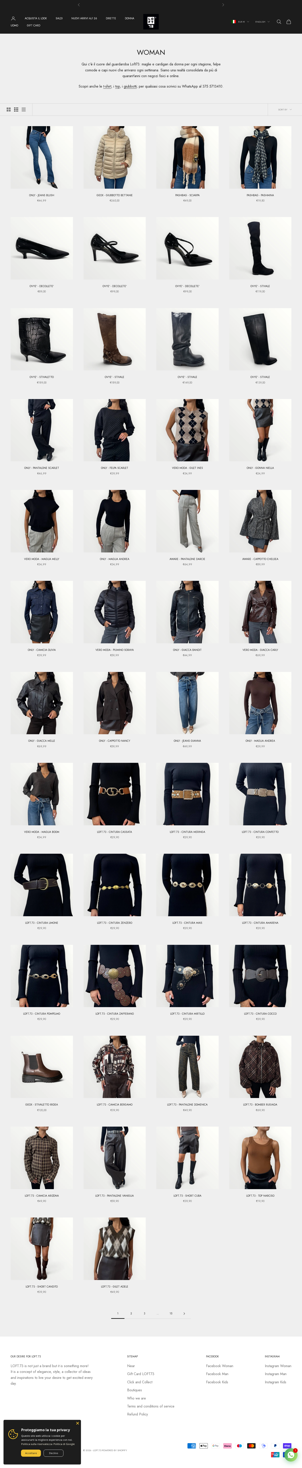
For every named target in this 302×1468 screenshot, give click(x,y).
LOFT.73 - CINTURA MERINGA (187, 832)
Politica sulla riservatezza (36, 1444)
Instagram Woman (278, 1365)
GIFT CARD (33, 25)
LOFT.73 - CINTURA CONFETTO (260, 832)
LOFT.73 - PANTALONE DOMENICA (187, 1105)
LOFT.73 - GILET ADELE (114, 1287)
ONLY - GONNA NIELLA (260, 468)
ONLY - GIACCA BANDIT (187, 650)
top (117, 86)
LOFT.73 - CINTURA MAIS (187, 923)
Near (131, 1365)
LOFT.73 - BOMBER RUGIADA (260, 1105)
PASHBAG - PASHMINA (260, 195)
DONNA (129, 18)
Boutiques (134, 1390)
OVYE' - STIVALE (260, 286)
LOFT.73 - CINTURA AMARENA (260, 923)
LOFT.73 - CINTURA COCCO (260, 1014)
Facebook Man (217, 1373)
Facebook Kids (217, 1382)
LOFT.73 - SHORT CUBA (187, 1196)
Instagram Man (276, 1373)
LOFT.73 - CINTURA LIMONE (41, 923)
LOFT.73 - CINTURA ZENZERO (114, 923)
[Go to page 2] (184, 1314)
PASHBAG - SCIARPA (187, 195)
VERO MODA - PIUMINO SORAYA (115, 650)
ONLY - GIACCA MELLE (41, 741)
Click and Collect (139, 1382)
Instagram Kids (275, 1382)
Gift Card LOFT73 (140, 1373)
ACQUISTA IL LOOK (36, 18)
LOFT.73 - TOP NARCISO (260, 1196)
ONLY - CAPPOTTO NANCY (114, 741)
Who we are (136, 1398)
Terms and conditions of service (150, 1406)
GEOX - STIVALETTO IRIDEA (41, 1105)
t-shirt (107, 86)
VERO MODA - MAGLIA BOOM (41, 832)
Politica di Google (64, 1444)
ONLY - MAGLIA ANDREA (114, 559)
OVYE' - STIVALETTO (42, 377)
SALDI (59, 18)
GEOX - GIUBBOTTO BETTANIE (115, 195)
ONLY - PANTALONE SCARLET (41, 468)
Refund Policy (137, 1414)
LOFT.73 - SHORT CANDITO (42, 1287)
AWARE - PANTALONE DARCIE (187, 559)
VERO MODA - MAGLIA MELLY (41, 559)
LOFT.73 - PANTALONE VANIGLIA (114, 1196)
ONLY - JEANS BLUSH (41, 195)
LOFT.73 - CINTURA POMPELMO (41, 1014)
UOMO (14, 25)
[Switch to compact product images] (24, 109)
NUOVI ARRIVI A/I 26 (84, 18)
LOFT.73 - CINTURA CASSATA (114, 832)
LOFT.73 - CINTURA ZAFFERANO (115, 1014)
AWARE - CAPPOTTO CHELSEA (260, 559)
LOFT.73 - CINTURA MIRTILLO (187, 1014)
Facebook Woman (219, 1365)
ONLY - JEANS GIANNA (187, 741)
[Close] (77, 1423)
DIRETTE (111, 18)
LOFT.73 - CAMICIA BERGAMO (114, 1105)
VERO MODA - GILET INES (187, 468)
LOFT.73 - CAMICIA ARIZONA (42, 1196)
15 (171, 1313)
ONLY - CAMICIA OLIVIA (42, 650)
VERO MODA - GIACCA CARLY (260, 650)
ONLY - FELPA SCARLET (114, 468)
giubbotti (130, 86)
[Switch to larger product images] (9, 109)
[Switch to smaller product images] (16, 109)
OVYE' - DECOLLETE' (42, 286)
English (260, 21)
